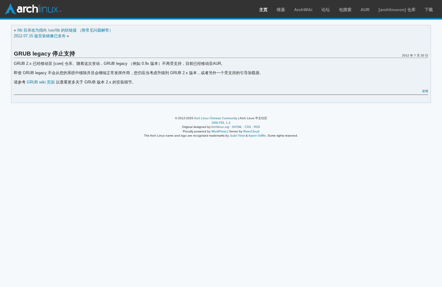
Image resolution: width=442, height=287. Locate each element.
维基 (281, 9)
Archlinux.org (220, 126)
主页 (263, 9)
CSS (248, 126)
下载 (429, 9)
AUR (365, 9)
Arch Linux (33, 9)
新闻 (425, 91)
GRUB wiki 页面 (41, 82)
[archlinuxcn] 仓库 (397, 9)
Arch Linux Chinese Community (215, 118)
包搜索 (345, 9)
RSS (257, 126)
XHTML (237, 126)
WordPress (218, 131)
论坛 (325, 9)
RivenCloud (251, 131)
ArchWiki (303, 9)
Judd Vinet (237, 135)
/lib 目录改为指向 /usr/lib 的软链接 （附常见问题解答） (65, 30)
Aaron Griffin (257, 135)
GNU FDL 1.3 (221, 122)
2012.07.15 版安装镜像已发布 (40, 36)
